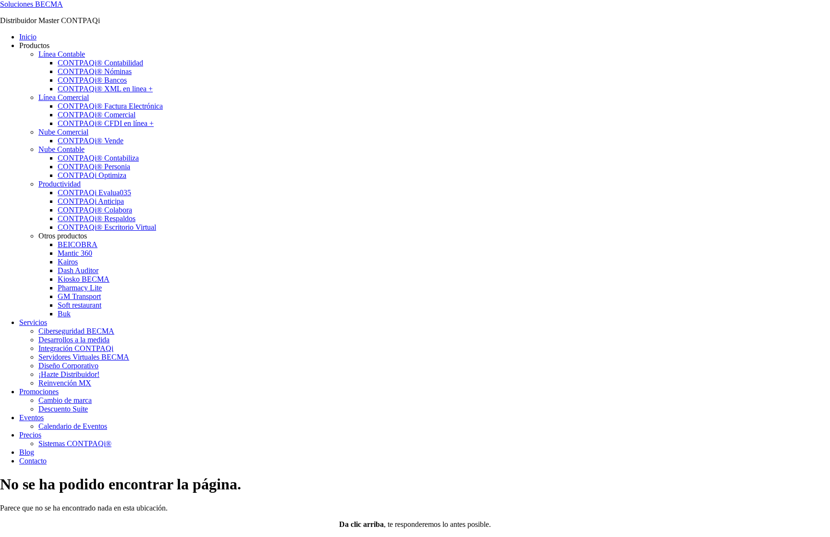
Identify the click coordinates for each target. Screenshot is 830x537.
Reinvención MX (64, 383)
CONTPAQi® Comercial (96, 115)
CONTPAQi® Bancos (92, 80)
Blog (26, 452)
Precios (30, 435)
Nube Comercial (63, 132)
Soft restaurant (79, 305)
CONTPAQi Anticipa (91, 201)
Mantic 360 (75, 253)
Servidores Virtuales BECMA (83, 357)
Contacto (33, 461)
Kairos (68, 262)
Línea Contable (61, 54)
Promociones (39, 391)
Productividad (59, 184)
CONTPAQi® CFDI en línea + (106, 123)
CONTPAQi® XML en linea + (105, 89)
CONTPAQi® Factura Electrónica (110, 106)
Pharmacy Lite (80, 288)
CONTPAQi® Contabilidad (100, 63)
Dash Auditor (78, 270)
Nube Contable (61, 149)
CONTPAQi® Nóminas (95, 71)
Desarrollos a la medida (74, 340)
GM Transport (79, 296)
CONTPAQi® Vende (90, 141)
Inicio (28, 37)
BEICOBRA (78, 244)
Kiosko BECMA (84, 279)
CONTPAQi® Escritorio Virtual (107, 227)
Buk (64, 314)
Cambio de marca (65, 400)
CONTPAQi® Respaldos (96, 218)
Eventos (31, 417)
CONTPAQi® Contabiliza (98, 158)
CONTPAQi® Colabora (95, 210)
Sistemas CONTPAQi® (74, 443)
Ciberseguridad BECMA (76, 331)
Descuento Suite (63, 409)
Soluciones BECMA (31, 4)
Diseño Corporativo (68, 366)
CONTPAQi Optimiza (92, 175)
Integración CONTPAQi (75, 348)
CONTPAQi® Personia (94, 166)
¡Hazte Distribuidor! (68, 374)
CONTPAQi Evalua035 (94, 192)
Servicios (33, 322)
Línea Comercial (63, 97)
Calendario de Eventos (72, 426)
